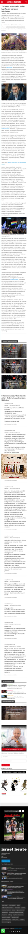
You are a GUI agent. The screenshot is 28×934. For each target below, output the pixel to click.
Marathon (4, 915)
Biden (18, 905)
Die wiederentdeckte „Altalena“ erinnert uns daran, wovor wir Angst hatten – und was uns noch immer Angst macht (16, 687)
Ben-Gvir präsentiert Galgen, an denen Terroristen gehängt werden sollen (16, 897)
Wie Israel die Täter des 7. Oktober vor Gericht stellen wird (14, 714)
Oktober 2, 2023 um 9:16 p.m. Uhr (12, 581)
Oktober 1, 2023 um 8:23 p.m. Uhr (12, 405)
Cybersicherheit (20, 910)
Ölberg (10, 915)
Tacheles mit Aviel (21, 27)
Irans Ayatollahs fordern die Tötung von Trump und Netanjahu (16, 869)
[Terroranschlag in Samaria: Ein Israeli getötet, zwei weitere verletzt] (4, 886)
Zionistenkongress (6, 919)
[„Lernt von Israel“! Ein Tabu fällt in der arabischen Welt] (4, 696)
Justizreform (14, 27)
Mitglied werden (6, 861)
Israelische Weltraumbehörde (16, 912)
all (5, 28)
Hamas (23, 907)
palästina (22, 919)
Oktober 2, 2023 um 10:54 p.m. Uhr (12, 605)
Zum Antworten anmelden (10, 424)
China (13, 910)
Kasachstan (5, 912)
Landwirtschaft (15, 917)
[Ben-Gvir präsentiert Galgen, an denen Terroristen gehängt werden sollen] (4, 896)
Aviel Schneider (6, 25)
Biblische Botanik (6, 917)
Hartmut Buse (12, 905)
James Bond (15, 919)
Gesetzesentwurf (14, 279)
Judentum (8, 27)
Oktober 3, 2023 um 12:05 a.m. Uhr (12, 624)
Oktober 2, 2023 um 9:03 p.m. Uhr (12, 488)
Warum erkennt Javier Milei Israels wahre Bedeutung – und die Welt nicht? (16, 874)
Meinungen (10, 684)
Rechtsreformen (5, 128)
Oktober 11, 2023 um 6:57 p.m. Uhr (12, 646)
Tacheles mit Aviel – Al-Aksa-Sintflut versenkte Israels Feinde (14, 381)
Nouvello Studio (18, 928)
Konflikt (14, 711)
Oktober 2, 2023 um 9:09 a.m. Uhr (12, 432)
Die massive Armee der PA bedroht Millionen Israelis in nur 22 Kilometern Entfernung (15, 892)
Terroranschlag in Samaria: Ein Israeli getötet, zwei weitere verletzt (15, 887)
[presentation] (23, 705)
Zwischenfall (9, 67)
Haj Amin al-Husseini (18, 915)
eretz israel (4, 905)
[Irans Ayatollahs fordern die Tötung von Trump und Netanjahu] (4, 868)
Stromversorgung (6, 922)
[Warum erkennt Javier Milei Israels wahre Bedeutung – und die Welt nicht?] (4, 873)
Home (2, 28)
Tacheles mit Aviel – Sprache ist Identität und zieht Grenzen (14, 366)
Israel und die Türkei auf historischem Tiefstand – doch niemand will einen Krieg (16, 692)
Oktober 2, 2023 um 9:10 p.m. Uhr (12, 537)
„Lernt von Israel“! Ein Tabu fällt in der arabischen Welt (15, 697)
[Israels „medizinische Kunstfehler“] (4, 878)
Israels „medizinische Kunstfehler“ (15, 878)
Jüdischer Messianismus (7, 907)
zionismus (17, 907)
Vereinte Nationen (6, 910)
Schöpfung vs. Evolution (15, 350)
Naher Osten (10, 695)
